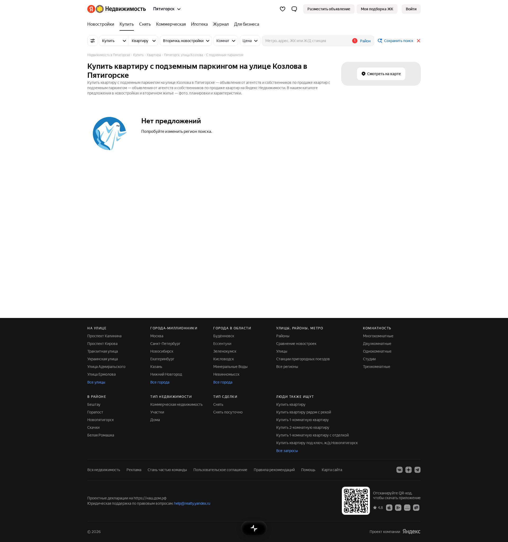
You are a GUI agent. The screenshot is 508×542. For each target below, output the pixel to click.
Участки (157, 412)
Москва (156, 336)
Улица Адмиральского (106, 367)
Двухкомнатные (377, 343)
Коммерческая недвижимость (176, 404)
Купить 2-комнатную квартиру (302, 427)
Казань (156, 367)
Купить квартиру (291, 404)
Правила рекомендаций (274, 470)
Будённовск (223, 336)
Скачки (93, 427)
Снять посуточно (228, 412)
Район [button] (365, 41)
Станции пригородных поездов (303, 359)
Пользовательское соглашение (220, 470)
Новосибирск (161, 351)
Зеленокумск (224, 351)
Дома (155, 420)
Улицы (281, 351)
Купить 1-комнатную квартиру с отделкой (312, 435)
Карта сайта (332, 470)
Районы (282, 336)
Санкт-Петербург (165, 343)
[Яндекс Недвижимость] (116, 9)
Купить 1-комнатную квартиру (302, 420)
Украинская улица (102, 359)
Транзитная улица (102, 351)
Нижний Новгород (166, 374)
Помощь (308, 470)
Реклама (133, 470)
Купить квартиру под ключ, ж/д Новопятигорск (317, 443)
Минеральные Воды (230, 367)
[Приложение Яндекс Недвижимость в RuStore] (416, 507)
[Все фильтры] (92, 40)
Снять (218, 404)
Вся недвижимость (103, 470)
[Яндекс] (411, 531)
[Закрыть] (418, 41)
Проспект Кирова (102, 343)
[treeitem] (102, 24)
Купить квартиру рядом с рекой (303, 412)
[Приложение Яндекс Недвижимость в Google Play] (398, 507)
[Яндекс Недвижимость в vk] (399, 470)
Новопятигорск (100, 420)
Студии (369, 359)
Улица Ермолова (101, 374)
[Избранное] (282, 9)
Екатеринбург (162, 359)
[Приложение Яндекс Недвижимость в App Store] (389, 507)
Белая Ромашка (100, 435)
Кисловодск (223, 359)
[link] (411, 9)
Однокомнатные (377, 351)
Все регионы (287, 367)
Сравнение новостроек (296, 343)
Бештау (94, 404)
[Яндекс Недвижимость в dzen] (408, 470)
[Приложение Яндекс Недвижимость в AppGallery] (407, 507)
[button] (294, 9)
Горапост (95, 412)
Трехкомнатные (376, 367)
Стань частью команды (167, 470)
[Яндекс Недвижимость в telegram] (417, 470)
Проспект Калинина (104, 336)
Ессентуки (222, 343)
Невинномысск (226, 374)
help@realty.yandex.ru (192, 503)
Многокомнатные (378, 336)
